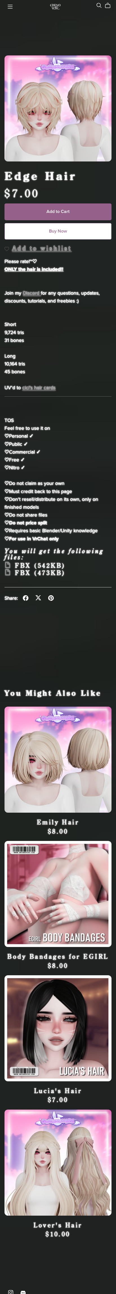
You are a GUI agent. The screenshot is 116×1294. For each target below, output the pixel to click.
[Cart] (110, 5)
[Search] (99, 5)
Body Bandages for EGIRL (57, 956)
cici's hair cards (38, 388)
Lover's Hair (58, 1225)
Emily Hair (58, 822)
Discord (32, 293)
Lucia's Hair (58, 1091)
